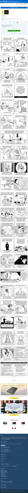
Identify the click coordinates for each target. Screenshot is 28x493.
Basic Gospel (6, 5)
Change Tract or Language (14, 7)
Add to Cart (14, 30)
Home (1, 5)
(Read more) (7, 439)
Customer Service (4, 470)
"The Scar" (2, 461)
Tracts (3, 5)
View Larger (14, 376)
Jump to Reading (3, 17)
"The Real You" (3, 456)
